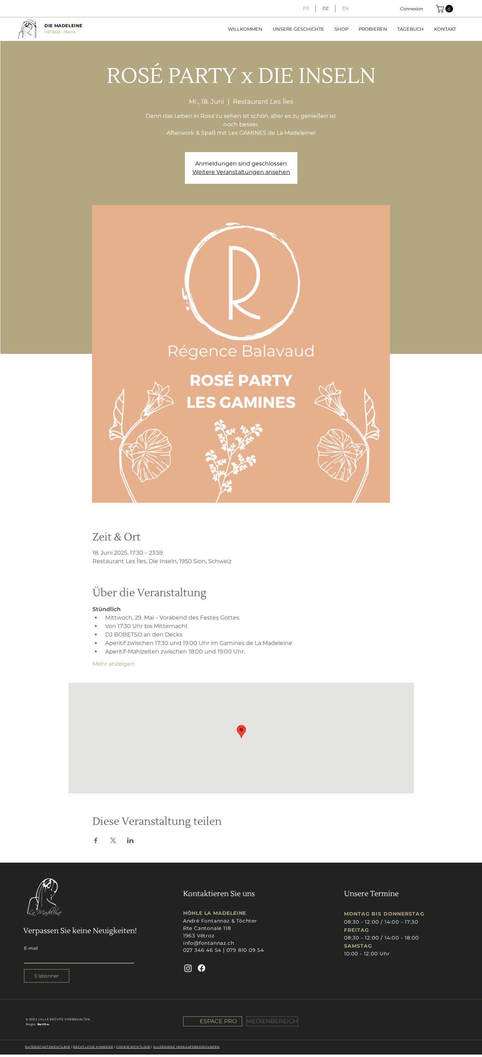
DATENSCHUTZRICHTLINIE (47, 1047)
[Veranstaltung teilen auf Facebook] (95, 840)
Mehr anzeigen (113, 663)
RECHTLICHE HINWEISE (93, 1047)
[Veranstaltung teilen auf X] (113, 840)
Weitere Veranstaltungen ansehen (241, 172)
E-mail (31, 948)
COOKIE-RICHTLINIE (133, 1047)
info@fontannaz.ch (208, 943)
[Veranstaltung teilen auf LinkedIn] (130, 840)
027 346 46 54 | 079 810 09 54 (223, 950)
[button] (445, 9)
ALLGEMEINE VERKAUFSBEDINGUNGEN (186, 1047)
